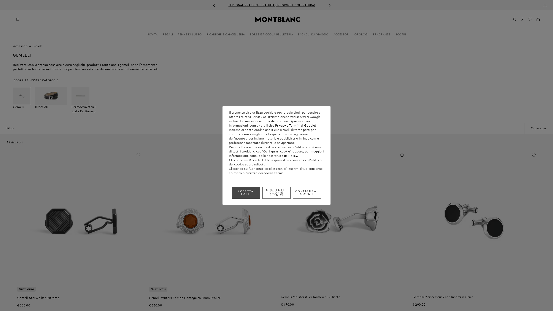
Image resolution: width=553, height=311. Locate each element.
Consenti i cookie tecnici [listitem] (276, 193)
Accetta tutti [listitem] (246, 192)
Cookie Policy (287, 156)
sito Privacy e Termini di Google (292, 125)
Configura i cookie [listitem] (307, 192)
